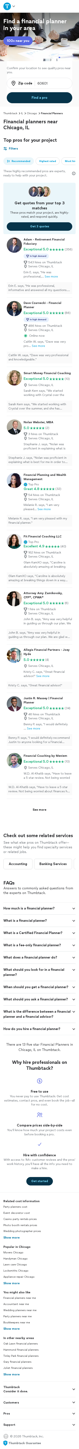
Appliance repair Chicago (19, 1276)
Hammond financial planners (21, 1349)
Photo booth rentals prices (20, 1225)
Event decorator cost (16, 1212)
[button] (31, 484)
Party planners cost (15, 1206)
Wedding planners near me (19, 1310)
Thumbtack (10, 113)
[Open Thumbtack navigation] (9, 6)
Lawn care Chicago (15, 1264)
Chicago (32, 113)
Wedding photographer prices (22, 1231)
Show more (11, 1237)
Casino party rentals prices (20, 1219)
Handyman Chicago (15, 1258)
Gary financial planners (17, 1361)
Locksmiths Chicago (15, 1270)
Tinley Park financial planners (21, 1355)
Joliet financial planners (18, 1368)
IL (22, 113)
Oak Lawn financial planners (20, 1343)
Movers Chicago (13, 1252)
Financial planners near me (19, 1298)
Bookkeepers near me (16, 1322)
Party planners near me (17, 1316)
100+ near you (18, 41)
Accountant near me (16, 1304)
